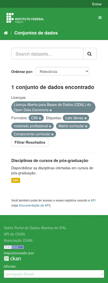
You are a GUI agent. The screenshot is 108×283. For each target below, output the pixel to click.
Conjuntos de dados (36, 32)
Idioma (9, 266)
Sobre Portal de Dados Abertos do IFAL (35, 227)
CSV (15, 180)
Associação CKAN (18, 240)
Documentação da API (34, 205)
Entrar (97, 4)
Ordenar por (21, 71)
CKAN (12, 258)
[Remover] (50, 110)
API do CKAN (14, 233)
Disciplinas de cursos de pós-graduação (49, 160)
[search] (90, 53)
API (93, 200)
